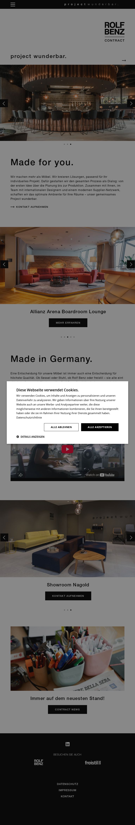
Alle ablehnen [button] (61, 427)
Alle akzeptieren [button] (100, 427)
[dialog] (67, 412)
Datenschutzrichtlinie (29, 417)
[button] (30, 436)
